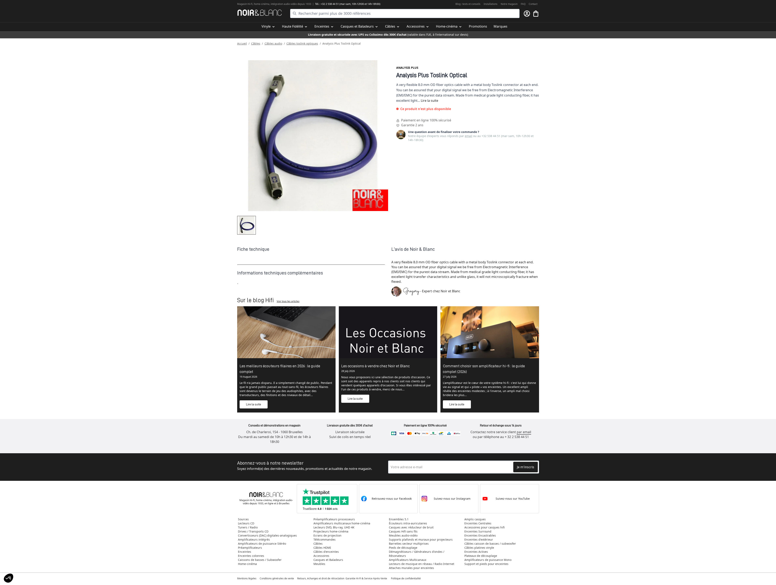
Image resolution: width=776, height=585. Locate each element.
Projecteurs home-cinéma (330, 531)
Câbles (255, 43)
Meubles (319, 564)
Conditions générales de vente (277, 578)
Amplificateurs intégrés (254, 539)
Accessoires (321, 556)
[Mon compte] (527, 13)
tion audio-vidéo (288, 4)
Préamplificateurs (250, 548)
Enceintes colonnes (251, 556)
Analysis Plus (407, 68)
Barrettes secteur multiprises (409, 543)
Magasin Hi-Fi (245, 4)
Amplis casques (475, 519)
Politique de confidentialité (406, 578)
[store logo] (259, 13)
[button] (8, 578)
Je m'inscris (525, 467)
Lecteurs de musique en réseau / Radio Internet (421, 564)
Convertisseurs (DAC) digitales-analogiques (267, 535)
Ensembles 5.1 (399, 519)
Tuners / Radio (248, 527)
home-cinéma (261, 4)
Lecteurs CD (246, 523)
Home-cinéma (247, 564)
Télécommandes (324, 539)
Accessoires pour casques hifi (484, 527)
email (468, 136)
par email (524, 432)
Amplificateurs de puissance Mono (487, 560)
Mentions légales (246, 578)
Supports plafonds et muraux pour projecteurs (421, 539)
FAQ (523, 4)
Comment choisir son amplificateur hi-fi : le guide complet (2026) (484, 369)
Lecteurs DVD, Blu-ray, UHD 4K (333, 527)
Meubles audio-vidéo (403, 535)
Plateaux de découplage (480, 556)
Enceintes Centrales (477, 523)
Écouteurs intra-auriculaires (408, 523)
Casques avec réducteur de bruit (411, 527)
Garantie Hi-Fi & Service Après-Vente (366, 578)
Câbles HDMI (322, 548)
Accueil (242, 43)
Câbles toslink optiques (302, 43)
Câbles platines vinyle (479, 548)
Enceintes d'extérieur (478, 539)
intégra (275, 4)
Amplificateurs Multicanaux (407, 560)
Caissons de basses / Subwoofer (260, 560)
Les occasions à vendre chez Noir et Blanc (375, 366)
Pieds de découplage (403, 548)
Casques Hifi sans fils (403, 531)
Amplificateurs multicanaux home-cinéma (341, 523)
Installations (490, 4)
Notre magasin (509, 4)
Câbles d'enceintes (326, 552)
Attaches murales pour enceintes (411, 568)
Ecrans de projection (327, 535)
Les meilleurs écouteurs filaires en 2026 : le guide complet (280, 369)
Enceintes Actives (476, 552)
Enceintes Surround (477, 531)
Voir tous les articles (288, 301)
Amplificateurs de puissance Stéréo (262, 543)
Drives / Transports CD (253, 531)
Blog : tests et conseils (467, 4)
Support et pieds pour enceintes (486, 564)
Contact (533, 4)
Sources (243, 519)
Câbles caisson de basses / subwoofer (490, 543)
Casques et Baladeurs (328, 560)
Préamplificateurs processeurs (334, 519)
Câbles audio (273, 43)
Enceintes (244, 552)
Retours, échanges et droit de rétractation (321, 578)
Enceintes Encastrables (480, 535)
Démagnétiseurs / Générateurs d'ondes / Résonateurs (416, 554)
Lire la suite (429, 100)
